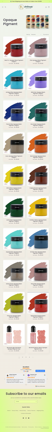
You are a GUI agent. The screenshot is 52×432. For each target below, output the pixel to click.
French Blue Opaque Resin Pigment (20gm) (14, 124)
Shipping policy (46, 427)
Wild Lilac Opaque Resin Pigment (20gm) (38, 93)
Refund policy (24, 427)
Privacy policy (31, 427)
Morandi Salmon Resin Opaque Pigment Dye (38, 348)
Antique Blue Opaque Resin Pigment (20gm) (14, 93)
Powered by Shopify (17, 427)
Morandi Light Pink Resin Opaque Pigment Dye (14, 348)
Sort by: (28, 34)
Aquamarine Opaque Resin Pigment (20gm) (14, 252)
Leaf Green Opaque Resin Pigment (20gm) (13, 220)
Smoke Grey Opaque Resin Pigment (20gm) (38, 252)
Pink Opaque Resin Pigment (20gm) (38, 61)
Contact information (45, 428)
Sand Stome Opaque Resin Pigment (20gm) (14, 284)
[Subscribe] (36, 401)
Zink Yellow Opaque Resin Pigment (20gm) (13, 188)
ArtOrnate (11, 427)
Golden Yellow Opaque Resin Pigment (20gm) (38, 220)
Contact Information (26, 413)
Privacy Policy (15, 410)
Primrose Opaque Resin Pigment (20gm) (14, 316)
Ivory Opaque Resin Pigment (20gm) (14, 156)
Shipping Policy (40, 410)
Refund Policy (23, 410)
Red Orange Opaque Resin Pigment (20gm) (38, 156)
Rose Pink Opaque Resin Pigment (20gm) (38, 284)
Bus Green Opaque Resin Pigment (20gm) (38, 124)
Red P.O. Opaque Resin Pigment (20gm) (14, 61)
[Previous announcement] (2, 1)
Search (9, 410)
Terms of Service (31, 410)
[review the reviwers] (23, 375)
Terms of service (38, 427)
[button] (2, 7)
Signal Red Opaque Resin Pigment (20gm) (38, 316)
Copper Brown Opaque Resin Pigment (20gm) (38, 188)
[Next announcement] (49, 1)
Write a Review (40, 371)
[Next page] (32, 357)
